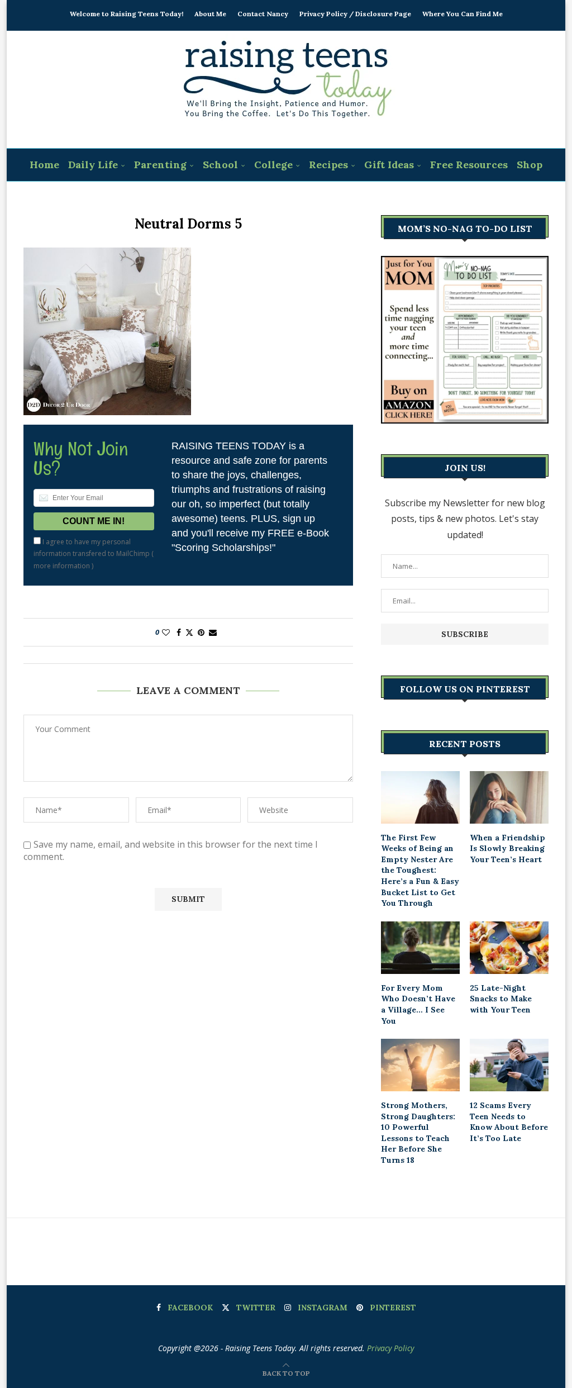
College (273, 164)
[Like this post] (166, 632)
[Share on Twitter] (189, 632)
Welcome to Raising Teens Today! (126, 13)
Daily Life (93, 164)
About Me (210, 13)
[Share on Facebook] (179, 632)
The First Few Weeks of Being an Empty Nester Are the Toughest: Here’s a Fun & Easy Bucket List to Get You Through (420, 871)
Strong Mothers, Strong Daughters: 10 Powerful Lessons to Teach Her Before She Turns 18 (418, 1132)
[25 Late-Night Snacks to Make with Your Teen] (509, 947)
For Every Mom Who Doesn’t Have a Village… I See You (418, 1004)
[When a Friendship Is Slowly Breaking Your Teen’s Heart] (509, 797)
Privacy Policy (390, 1348)
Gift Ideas (389, 164)
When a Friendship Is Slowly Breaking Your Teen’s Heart (507, 848)
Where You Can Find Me (462, 13)
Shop (529, 164)
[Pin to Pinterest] (201, 632)
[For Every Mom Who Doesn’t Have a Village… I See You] (420, 947)
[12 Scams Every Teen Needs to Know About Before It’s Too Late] (509, 1065)
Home (44, 164)
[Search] (293, 198)
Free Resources (469, 164)
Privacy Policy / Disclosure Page (355, 13)
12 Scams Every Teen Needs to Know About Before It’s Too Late (509, 1121)
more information (62, 566)
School (220, 164)
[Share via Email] (213, 632)
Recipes (328, 164)
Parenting (160, 164)
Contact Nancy (262, 13)
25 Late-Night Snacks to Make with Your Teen (501, 999)
